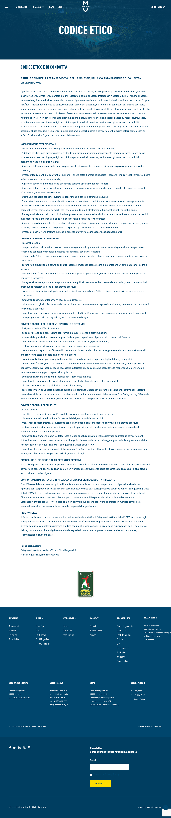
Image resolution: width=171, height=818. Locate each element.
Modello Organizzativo (125, 626)
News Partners (68, 634)
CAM (118, 643)
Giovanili (39, 630)
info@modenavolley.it (59, 704)
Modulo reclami (123, 661)
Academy (94, 618)
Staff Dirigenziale (42, 639)
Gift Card (12, 630)
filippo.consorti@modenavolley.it (157, 632)
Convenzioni (67, 630)
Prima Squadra (41, 626)
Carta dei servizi (123, 648)
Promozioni (13, 634)
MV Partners (69, 618)
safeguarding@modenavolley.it (42, 554)
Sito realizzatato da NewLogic (149, 726)
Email (93, 760)
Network (93, 626)
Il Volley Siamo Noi (43, 643)
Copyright (138, 690)
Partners (66, 626)
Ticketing (13, 618)
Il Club (39, 618)
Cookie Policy (139, 699)
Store (61, 6)
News (51, 6)
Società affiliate (96, 630)
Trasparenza (123, 618)
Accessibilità (14, 639)
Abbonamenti (22, 6)
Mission (93, 634)
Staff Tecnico (41, 634)
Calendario (39, 6)
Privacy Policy (139, 695)
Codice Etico (121, 630)
